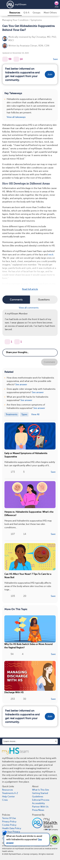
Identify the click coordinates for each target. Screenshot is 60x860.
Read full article (30, 289)
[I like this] (5, 59)
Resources (14, 12)
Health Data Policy (11, 828)
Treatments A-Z (10, 793)
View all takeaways (16, 117)
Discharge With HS (14, 692)
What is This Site (40, 790)
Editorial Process (40, 800)
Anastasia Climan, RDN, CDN (34, 45)
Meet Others (50, 12)
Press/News (38, 810)
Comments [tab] (16, 299)
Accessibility (38, 803)
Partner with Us (40, 806)
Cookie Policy (9, 825)
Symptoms (36, 20)
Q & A (26, 12)
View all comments (29, 307)
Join (56, 7)
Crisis (5, 800)
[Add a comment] (16, 59)
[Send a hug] (17, 341)
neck (50, 254)
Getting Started (40, 793)
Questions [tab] (44, 299)
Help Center (8, 796)
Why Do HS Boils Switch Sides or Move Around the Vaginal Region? (28, 646)
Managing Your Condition (15, 20)
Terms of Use (9, 818)
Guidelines (37, 796)
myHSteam (20, 4)
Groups (36, 12)
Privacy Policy (9, 821)
